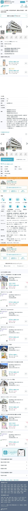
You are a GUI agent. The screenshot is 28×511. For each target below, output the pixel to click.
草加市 (11, 480)
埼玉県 (7, 480)
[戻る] (1, 26)
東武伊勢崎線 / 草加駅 (9, 50)
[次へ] (27, 26)
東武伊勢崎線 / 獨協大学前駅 (10, 48)
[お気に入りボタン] (25, 63)
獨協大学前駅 (16, 480)
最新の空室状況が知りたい (15, 187)
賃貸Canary (3, 480)
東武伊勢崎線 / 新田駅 (9, 51)
